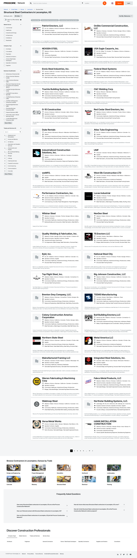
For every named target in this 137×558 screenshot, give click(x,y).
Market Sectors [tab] (23, 536)
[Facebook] (120, 554)
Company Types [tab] (12, 536)
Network (21, 3)
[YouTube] (130, 554)
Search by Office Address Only (13, 20)
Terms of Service (39, 553)
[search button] (104, 3)
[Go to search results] (20, 132)
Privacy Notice (30, 553)
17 (89, 450)
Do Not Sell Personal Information (51, 553)
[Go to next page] (92, 451)
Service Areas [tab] (46, 536)
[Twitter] (124, 554)
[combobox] (93, 3)
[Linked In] (117, 554)
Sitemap (62, 553)
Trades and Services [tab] (35, 536)
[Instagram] (127, 554)
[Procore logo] (10, 3)
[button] (4, 28)
